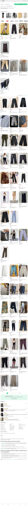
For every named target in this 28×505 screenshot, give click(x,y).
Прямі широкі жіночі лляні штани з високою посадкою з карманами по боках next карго (14, 149)
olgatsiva (5, 403)
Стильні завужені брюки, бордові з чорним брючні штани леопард (23, 353)
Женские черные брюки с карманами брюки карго (13, 38)
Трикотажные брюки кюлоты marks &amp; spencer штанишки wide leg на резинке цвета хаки (5, 56)
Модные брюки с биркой (4, 334)
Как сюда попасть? (24, 95)
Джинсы (2, 433)
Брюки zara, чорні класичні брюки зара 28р (13, 316)
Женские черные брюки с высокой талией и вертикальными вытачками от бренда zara (23, 188)
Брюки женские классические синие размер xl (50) (4, 168)
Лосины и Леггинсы (6, 433)
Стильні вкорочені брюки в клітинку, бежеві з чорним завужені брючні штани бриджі (4, 390)
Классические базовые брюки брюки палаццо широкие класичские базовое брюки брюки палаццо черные (15, 415)
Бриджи (14, 433)
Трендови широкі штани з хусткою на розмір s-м (4, 261)
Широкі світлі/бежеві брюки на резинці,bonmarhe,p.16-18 (5, 298)
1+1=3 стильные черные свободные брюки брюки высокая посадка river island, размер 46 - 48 (13, 187)
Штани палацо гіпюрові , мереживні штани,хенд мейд (11, 419)
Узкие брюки (3, 444)
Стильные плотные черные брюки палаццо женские (22, 149)
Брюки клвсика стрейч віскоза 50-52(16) (23, 335)
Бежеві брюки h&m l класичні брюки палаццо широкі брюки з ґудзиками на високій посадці (5, 130)
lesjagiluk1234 (6, 417)
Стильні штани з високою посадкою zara (13, 371)
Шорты (11, 433)
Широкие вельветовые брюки (13, 112)
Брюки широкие (21, 243)
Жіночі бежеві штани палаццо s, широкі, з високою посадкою (23, 75)
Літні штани (5, 405)
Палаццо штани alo (3, 92)
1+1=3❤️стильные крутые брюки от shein (5, 38)
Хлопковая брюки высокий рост (14, 389)
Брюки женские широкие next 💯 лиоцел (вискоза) (5, 316)
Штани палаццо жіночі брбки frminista (13, 131)
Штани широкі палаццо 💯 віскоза (13, 225)
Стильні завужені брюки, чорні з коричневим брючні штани (23, 371)
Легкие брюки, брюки (21, 167)
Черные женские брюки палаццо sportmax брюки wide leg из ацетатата (23, 206)
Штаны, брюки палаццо (3, 225)
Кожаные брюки (3, 448)
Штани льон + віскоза (12, 334)
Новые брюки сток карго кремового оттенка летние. (4, 74)
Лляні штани (2, 279)
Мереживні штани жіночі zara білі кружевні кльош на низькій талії (23, 316)
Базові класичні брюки (3, 111)
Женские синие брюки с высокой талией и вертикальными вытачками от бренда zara (4, 207)
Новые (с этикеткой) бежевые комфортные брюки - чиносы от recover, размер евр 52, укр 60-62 (14, 74)
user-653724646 (6, 408)
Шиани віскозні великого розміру (4, 149)
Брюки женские (21, 131)
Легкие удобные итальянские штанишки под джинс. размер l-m (14, 280)
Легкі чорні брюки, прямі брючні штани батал (5, 371)
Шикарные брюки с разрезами (14, 167)
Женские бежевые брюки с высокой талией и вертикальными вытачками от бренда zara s (13, 207)
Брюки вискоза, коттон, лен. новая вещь (22, 280)
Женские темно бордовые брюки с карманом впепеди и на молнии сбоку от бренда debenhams (14, 353)
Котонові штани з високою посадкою (4, 353)
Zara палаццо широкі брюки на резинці (23, 112)
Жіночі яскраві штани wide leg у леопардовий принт (5, 187)
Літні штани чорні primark (4, 243)
